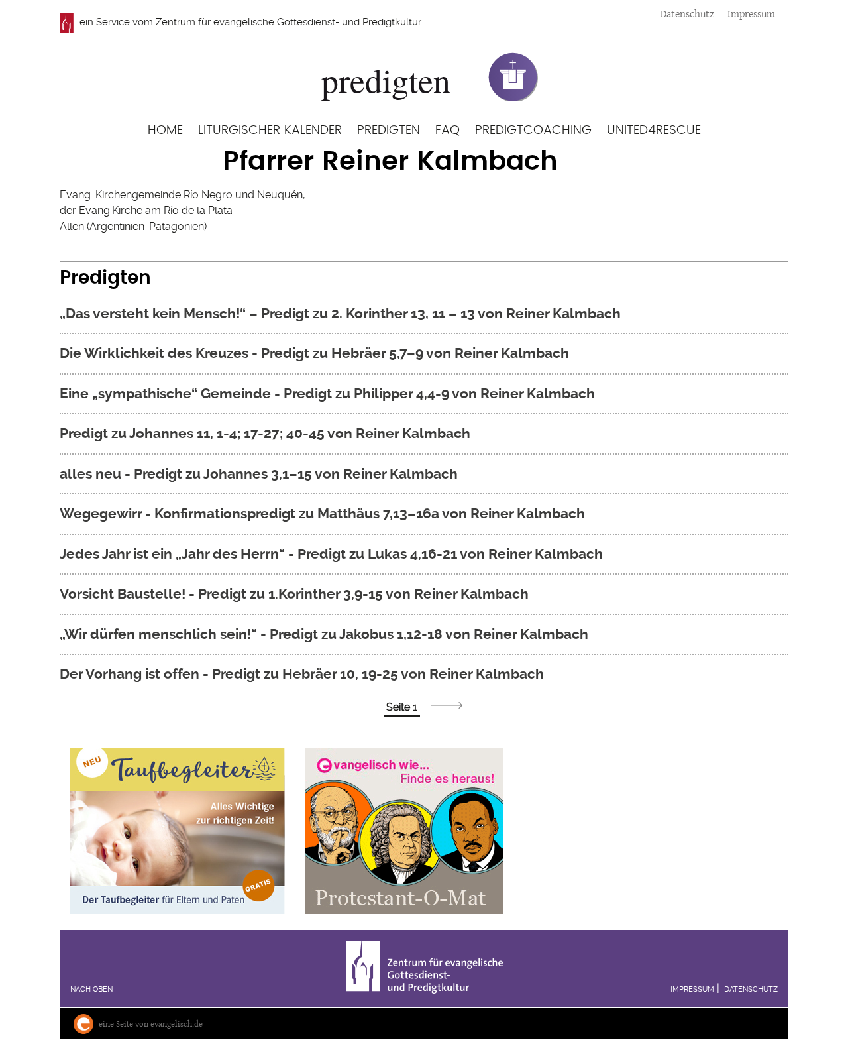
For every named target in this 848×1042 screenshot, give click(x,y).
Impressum (751, 13)
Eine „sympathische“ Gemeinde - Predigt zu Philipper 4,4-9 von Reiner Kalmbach (327, 393)
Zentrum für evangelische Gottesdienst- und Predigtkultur (288, 22)
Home (165, 130)
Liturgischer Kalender (270, 130)
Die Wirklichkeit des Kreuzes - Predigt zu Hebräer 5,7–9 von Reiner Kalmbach (314, 353)
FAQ (447, 130)
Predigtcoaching (533, 130)
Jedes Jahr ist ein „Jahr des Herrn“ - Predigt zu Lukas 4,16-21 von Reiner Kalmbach (331, 554)
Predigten (388, 130)
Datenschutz (687, 13)
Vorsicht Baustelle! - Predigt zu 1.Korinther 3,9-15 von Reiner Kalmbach (294, 593)
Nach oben (91, 989)
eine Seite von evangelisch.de (151, 1023)
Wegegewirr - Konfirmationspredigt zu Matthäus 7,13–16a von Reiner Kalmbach (322, 513)
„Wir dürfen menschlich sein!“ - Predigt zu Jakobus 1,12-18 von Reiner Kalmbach (324, 634)
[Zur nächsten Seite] (446, 705)
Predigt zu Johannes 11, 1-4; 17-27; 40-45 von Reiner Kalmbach (265, 433)
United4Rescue (654, 130)
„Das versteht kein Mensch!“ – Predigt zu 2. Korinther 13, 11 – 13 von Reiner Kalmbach (340, 313)
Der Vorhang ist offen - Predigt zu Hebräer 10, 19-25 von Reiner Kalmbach (302, 674)
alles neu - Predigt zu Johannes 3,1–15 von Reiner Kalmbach (259, 473)
